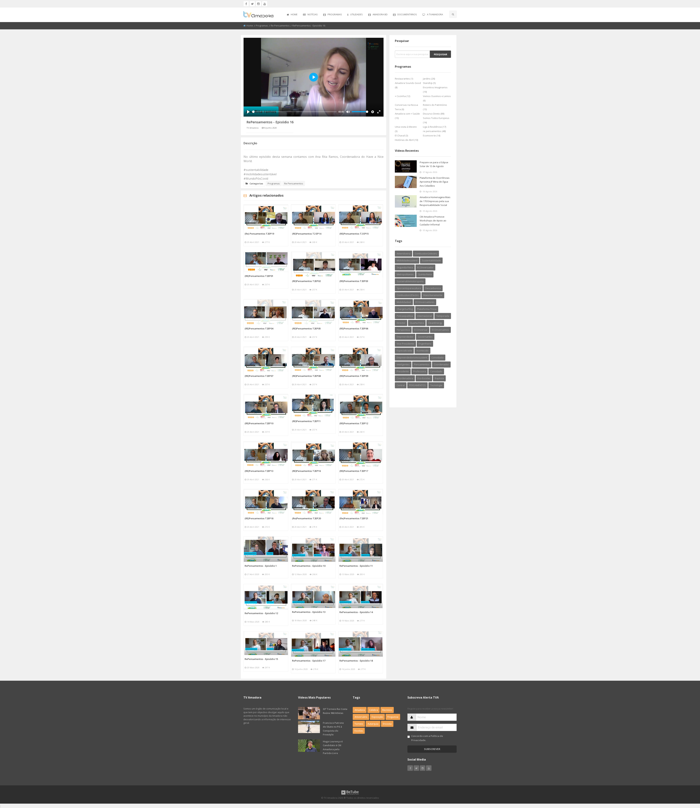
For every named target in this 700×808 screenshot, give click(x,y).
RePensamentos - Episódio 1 (261, 565)
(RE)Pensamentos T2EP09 (353, 376)
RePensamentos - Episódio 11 (356, 565)
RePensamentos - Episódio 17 (308, 660)
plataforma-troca (426, 309)
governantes (425, 336)
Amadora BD (380, 14)
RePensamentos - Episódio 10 (308, 565)
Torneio (359, 723)
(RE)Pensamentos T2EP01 (259, 276)
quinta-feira (425, 274)
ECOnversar (420, 329)
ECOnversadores (424, 302)
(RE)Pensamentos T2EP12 (353, 423)
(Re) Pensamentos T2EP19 (259, 233)
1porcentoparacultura (409, 288)
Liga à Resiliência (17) (434, 126)
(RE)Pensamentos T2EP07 (259, 376)
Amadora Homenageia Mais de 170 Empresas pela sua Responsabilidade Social (435, 201)
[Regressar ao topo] (688, 785)
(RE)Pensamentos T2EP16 (306, 471)
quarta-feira (417, 322)
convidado (436, 371)
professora (419, 371)
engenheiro (425, 343)
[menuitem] (292, 14)
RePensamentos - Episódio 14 (356, 612)
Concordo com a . (427, 738)
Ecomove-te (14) (431, 135)
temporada (442, 316)
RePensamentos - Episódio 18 (356, 660)
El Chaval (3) (401, 135)
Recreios (387, 710)
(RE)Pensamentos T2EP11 (306, 421)
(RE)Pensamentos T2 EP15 (354, 233)
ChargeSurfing (405, 309)
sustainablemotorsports (410, 281)
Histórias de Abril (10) (406, 140)
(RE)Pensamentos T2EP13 (259, 471)
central (401, 385)
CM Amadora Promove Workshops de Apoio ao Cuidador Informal (433, 220)
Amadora (360, 710)
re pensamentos (280, 25)
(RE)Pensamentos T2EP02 (306, 281)
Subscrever (432, 749)
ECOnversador (425, 267)
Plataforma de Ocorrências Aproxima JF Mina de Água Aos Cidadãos (435, 181)
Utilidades (356, 14)
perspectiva (403, 329)
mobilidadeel (404, 302)
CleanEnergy (435, 322)
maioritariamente (432, 295)
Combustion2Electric (408, 295)
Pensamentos (421, 364)
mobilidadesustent (407, 260)
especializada (404, 350)
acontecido (422, 350)
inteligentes (403, 364)
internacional (424, 316)
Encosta (387, 723)
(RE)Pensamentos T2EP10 (259, 423)
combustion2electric (426, 253)
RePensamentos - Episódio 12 (261, 613)
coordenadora (405, 378)
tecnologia (436, 385)
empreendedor (405, 336)
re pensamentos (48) (434, 131)
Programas (335, 14)
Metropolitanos (405, 274)
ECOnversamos (440, 329)
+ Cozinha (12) (402, 96)
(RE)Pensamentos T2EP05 (306, 328)
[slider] (294, 111)
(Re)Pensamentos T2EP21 (353, 518)
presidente (403, 371)
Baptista (439, 378)
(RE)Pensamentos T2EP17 (353, 471)
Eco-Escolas (423, 378)
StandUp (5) (429, 83)
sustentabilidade (431, 260)
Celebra (373, 710)
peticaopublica (405, 316)
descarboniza (433, 288)
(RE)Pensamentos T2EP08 (306, 376)
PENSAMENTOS (417, 385)
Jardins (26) (429, 78)
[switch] (408, 737)
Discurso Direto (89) (433, 113)
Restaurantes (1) (404, 78)
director (401, 322)
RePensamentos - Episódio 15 (261, 659)
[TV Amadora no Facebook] (246, 3)
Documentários (407, 14)
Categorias (256, 183)
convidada (437, 357)
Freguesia (392, 716)
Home (294, 14)
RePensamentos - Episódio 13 (308, 612)
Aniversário (361, 716)
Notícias (313, 14)
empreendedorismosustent (412, 357)
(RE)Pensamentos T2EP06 (353, 328)
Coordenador (441, 364)
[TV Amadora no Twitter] (252, 3)
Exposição (377, 716)
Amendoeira (403, 253)
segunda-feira (405, 267)
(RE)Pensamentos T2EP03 (353, 281)
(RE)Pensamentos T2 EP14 (306, 233)
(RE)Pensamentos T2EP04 (259, 328)
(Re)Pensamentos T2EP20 (306, 518)
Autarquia (373, 723)
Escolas (359, 730)
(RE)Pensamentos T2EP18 (259, 518)
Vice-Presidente (405, 343)
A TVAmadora (435, 14)
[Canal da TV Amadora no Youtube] (264, 3)
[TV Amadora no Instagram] (258, 3)
